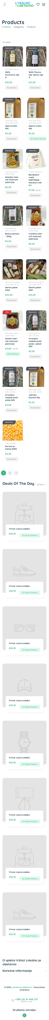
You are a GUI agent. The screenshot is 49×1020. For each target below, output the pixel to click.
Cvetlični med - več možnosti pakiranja (36, 236)
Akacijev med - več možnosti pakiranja (12, 180)
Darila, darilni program (12, 282)
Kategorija (19, 27)
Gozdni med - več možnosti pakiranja (11, 341)
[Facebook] (24, 1015)
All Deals (41, 484)
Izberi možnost (12, 354)
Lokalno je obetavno (35, 172)
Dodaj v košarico (39, 139)
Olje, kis (16, 69)
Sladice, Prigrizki (10, 443)
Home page (9, 69)
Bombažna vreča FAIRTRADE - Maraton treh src (35, 179)
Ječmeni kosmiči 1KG (34, 396)
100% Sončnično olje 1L (12, 75)
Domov (7, 27)
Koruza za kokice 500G (11, 447)
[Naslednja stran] (16, 472)
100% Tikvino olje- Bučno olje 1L (36, 75)
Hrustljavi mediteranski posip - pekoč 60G (35, 342)
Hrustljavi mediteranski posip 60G (11, 397)
